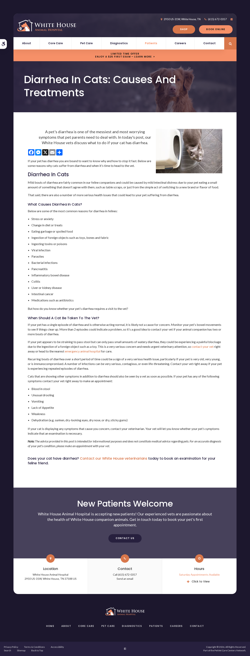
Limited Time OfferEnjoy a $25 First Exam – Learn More (123, 55)
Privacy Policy (11, 646)
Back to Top (37, 650)
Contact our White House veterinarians (113, 458)
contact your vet (202, 346)
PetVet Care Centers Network (230, 650)
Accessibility (57, 646)
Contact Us (125, 538)
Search (7, 650)
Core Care (55, 43)
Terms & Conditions (34, 646)
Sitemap (21, 650)
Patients (151, 43)
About (26, 43)
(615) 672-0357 (217, 19)
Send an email (125, 578)
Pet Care (86, 43)
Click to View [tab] (201, 581)
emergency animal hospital (82, 351)
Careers (180, 43)
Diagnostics (119, 43)
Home (50, 626)
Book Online (215, 29)
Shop (184, 29)
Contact (209, 43)
